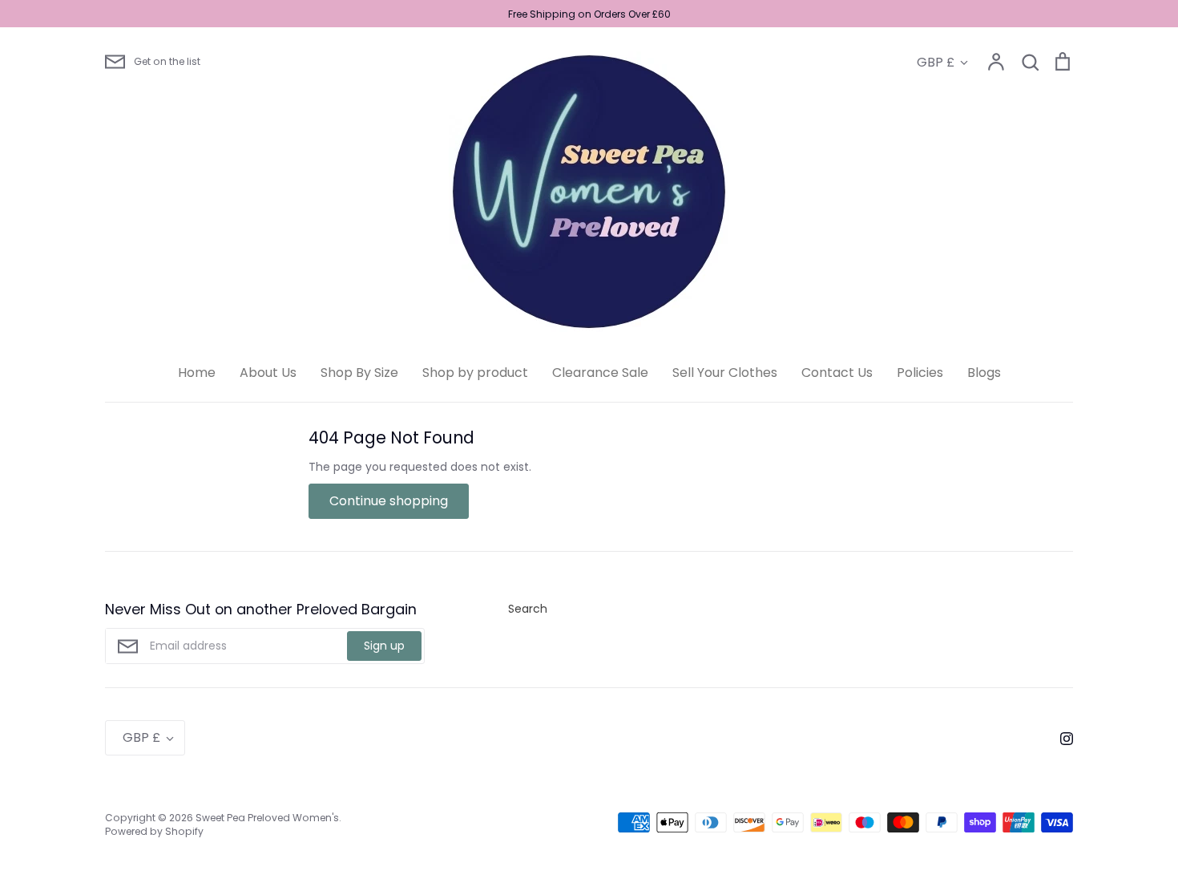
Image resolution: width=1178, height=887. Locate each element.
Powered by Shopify (154, 831)
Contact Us (837, 372)
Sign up (384, 646)
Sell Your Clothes (724, 372)
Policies (920, 372)
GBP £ (935, 62)
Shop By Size (359, 372)
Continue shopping (388, 501)
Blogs (984, 372)
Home (197, 372)
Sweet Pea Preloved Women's (267, 817)
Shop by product (475, 372)
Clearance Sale (600, 372)
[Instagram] (1060, 738)
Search (527, 609)
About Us (268, 372)
